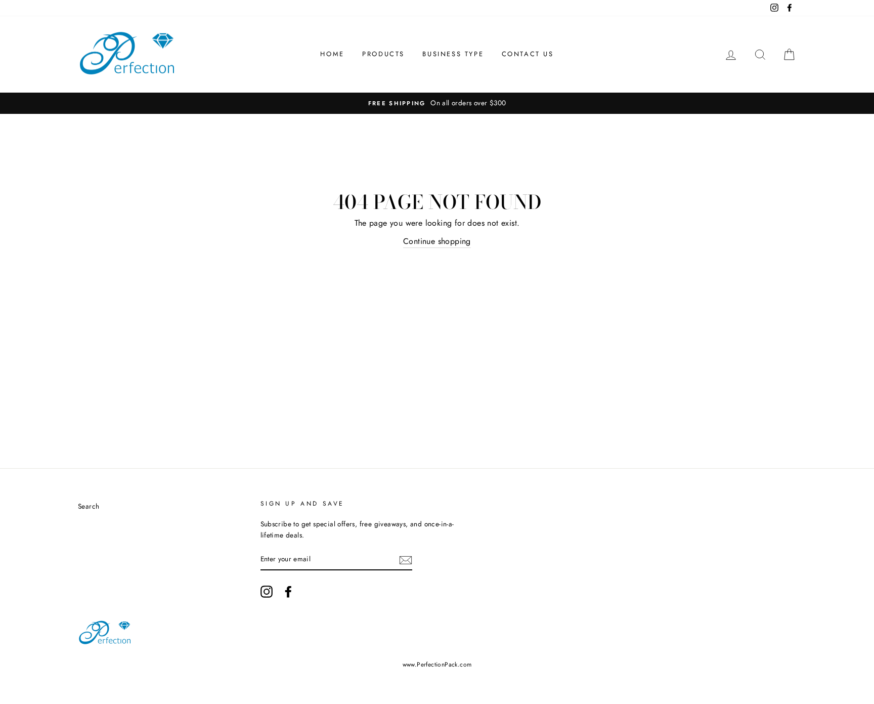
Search (88, 506)
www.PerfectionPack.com (437, 664)
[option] (437, 103)
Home (332, 54)
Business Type (453, 54)
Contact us (528, 54)
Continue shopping (437, 241)
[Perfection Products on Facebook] (288, 592)
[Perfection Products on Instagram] (266, 592)
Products (383, 54)
